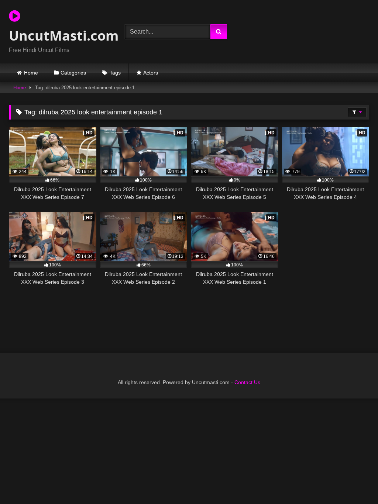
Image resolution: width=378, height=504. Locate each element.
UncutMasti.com (58, 36)
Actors (150, 73)
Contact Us (247, 382)
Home (31, 73)
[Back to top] (355, 482)
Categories (73, 73)
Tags (115, 73)
